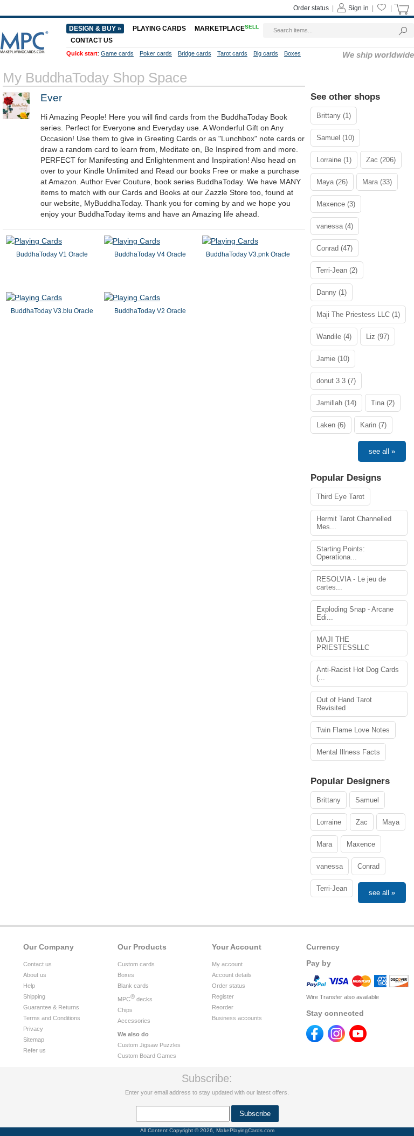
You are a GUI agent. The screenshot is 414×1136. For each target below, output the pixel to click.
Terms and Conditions (51, 1018)
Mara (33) (377, 182)
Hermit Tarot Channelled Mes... (353, 523)
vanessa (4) (334, 226)
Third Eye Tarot (340, 497)
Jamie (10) (332, 359)
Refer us (34, 1050)
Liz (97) (377, 337)
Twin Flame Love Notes (353, 730)
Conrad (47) (334, 248)
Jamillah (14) (336, 403)
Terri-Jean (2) (336, 270)
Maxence (361, 844)
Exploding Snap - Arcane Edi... (355, 613)
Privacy (33, 1029)
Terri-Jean (331, 888)
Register (223, 996)
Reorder (222, 1007)
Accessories (134, 1020)
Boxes (292, 53)
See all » (382, 451)
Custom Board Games (147, 1055)
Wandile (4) (333, 337)
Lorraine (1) (333, 160)
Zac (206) (381, 160)
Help (29, 985)
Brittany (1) (333, 116)
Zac (362, 822)
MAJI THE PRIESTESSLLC (342, 643)
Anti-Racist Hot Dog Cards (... (357, 674)
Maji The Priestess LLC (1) (358, 314)
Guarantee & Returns (51, 1007)
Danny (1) (331, 292)
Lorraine (328, 822)
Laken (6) (331, 425)
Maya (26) (332, 182)
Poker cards (156, 53)
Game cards (117, 53)
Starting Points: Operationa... (340, 553)
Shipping (34, 996)
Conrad (368, 866)
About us (34, 975)
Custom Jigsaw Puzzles (149, 1045)
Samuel (367, 800)
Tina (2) (383, 403)
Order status (311, 8)
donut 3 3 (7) (336, 381)
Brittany (328, 800)
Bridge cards (194, 53)
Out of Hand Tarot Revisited (344, 704)
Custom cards (136, 964)
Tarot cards (232, 53)
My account (227, 964)
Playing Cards (159, 28)
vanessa (329, 866)
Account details (232, 975)
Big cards (265, 53)
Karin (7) (373, 425)
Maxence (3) (335, 204)
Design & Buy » (95, 28)
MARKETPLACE (227, 28)
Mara (324, 844)
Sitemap (33, 1039)
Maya (390, 822)
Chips (125, 1010)
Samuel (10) (335, 138)
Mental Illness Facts (348, 752)
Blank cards (133, 985)
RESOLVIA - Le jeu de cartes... (351, 583)
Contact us (92, 40)
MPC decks (135, 999)
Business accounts (237, 1018)
